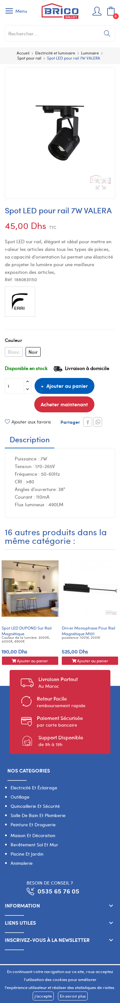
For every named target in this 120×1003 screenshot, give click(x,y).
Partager (87, 422)
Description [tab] (30, 440)
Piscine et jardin (27, 854)
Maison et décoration (33, 835)
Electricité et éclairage (34, 788)
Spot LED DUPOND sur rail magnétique (27, 631)
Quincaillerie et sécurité (35, 806)
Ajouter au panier (67, 385)
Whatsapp (97, 422)
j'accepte (43, 996)
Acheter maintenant (64, 404)
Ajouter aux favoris (31, 422)
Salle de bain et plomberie (38, 815)
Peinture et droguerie (33, 825)
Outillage (20, 797)
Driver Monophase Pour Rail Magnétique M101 (88, 631)
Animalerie (22, 863)
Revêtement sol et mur (34, 845)
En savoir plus (73, 996)
